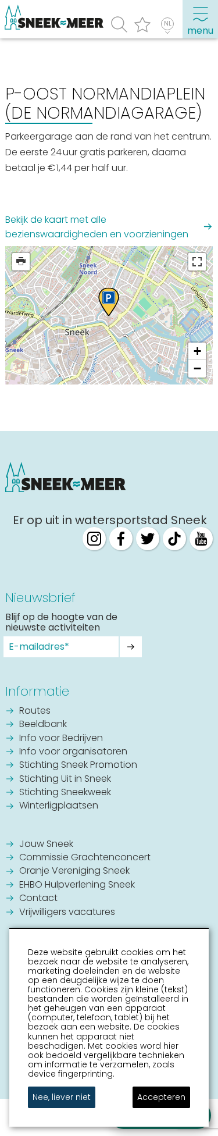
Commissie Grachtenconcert (85, 858)
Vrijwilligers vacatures (67, 912)
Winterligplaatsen (58, 806)
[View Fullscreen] (197, 261)
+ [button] (197, 351)
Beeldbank (43, 725)
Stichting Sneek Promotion (78, 765)
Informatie (37, 691)
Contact (38, 898)
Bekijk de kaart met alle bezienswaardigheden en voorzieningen (96, 227)
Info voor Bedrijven (61, 739)
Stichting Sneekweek (65, 793)
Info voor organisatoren (73, 752)
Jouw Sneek (46, 844)
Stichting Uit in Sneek (65, 779)
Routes (35, 711)
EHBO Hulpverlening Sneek (77, 885)
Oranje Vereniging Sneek (74, 871)
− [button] (197, 368)
